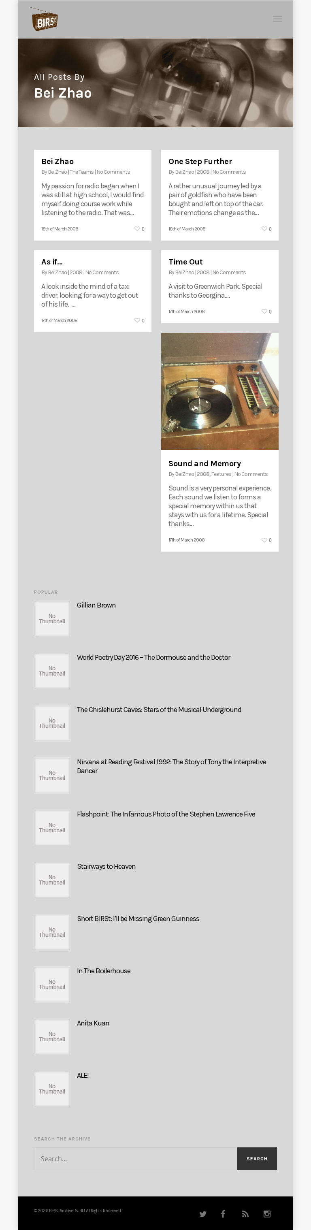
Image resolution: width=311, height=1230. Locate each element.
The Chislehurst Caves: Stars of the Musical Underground (159, 709)
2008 (203, 171)
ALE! (83, 1075)
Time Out (185, 261)
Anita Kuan (93, 1023)
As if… (51, 261)
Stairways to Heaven (106, 866)
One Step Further (200, 161)
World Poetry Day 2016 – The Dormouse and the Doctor (153, 657)
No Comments (113, 171)
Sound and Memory (204, 463)
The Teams (82, 171)
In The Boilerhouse (103, 970)
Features (221, 474)
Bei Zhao (57, 161)
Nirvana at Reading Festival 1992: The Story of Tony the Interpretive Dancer (171, 766)
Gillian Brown (96, 605)
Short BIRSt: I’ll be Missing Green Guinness (138, 918)
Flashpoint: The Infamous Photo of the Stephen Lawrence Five (166, 814)
